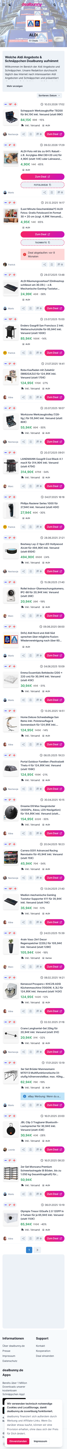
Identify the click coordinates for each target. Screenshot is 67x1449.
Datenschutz (9, 1360)
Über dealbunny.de (13, 1345)
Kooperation (43, 1350)
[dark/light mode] (10, 5)
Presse (6, 1350)
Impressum (40, 1441)
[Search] (54, 5)
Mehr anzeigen (15, 86)
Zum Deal (52, 134)
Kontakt (40, 1345)
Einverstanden (18, 1441)
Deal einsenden (45, 1355)
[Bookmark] (31, 134)
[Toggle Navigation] (4, 5)
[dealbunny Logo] (33, 5)
